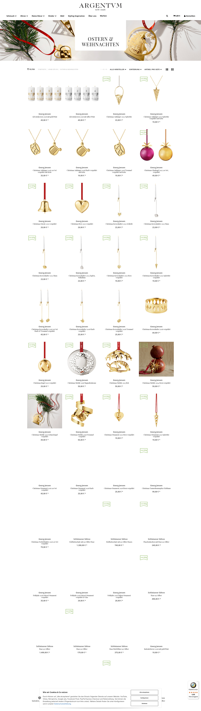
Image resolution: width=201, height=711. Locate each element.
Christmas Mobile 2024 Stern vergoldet (156, 383)
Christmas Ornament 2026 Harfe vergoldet (82, 489)
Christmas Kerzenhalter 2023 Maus (156, 224)
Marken (103, 16)
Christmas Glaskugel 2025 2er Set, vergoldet (156, 171)
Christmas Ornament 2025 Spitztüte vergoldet (156, 436)
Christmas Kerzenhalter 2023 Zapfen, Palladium (82, 277)
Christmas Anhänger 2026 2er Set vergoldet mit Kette (45, 171)
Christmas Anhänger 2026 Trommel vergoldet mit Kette (119, 171)
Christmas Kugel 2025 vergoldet (44, 383)
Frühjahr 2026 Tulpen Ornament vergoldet (119, 596)
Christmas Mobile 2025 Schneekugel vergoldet (45, 436)
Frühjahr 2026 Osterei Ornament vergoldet (44, 596)
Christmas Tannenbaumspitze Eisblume (156, 488)
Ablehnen (144, 703)
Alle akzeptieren (144, 692)
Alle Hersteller (117, 69)
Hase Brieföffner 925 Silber (119, 649)
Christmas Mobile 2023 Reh (119, 383)
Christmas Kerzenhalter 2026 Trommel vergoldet (119, 330)
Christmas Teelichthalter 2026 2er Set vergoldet (44, 543)
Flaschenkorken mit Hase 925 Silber (156, 542)
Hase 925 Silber (156, 595)
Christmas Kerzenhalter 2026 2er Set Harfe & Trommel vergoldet (45, 330)
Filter (32, 69)
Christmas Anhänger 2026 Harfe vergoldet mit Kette (82, 171)
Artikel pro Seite (152, 69)
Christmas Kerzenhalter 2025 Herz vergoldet (119, 277)
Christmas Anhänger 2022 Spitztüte (119, 117)
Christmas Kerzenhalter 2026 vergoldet (156, 329)
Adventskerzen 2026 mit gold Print (44, 117)
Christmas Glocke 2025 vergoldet (45, 224)
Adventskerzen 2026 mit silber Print (82, 117)
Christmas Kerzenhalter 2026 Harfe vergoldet (82, 330)
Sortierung (134, 69)
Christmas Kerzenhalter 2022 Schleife (119, 224)
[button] (167, 69)
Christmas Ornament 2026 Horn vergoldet (119, 488)
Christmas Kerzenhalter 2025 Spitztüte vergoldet (156, 277)
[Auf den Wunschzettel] (59, 80)
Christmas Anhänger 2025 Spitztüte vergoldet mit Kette (156, 118)
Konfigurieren (144, 698)
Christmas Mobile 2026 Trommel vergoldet (82, 436)
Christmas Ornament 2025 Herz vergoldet (119, 435)
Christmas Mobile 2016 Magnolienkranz (82, 383)
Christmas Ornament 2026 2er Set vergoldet (45, 489)
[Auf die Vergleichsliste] (54, 80)
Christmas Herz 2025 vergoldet (82, 224)
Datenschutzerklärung (62, 704)
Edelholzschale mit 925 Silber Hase (81, 542)
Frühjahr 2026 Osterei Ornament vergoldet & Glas (82, 596)
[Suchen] (167, 15)
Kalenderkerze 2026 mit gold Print (156, 649)
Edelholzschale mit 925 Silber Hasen (119, 542)
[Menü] (197, 682)
